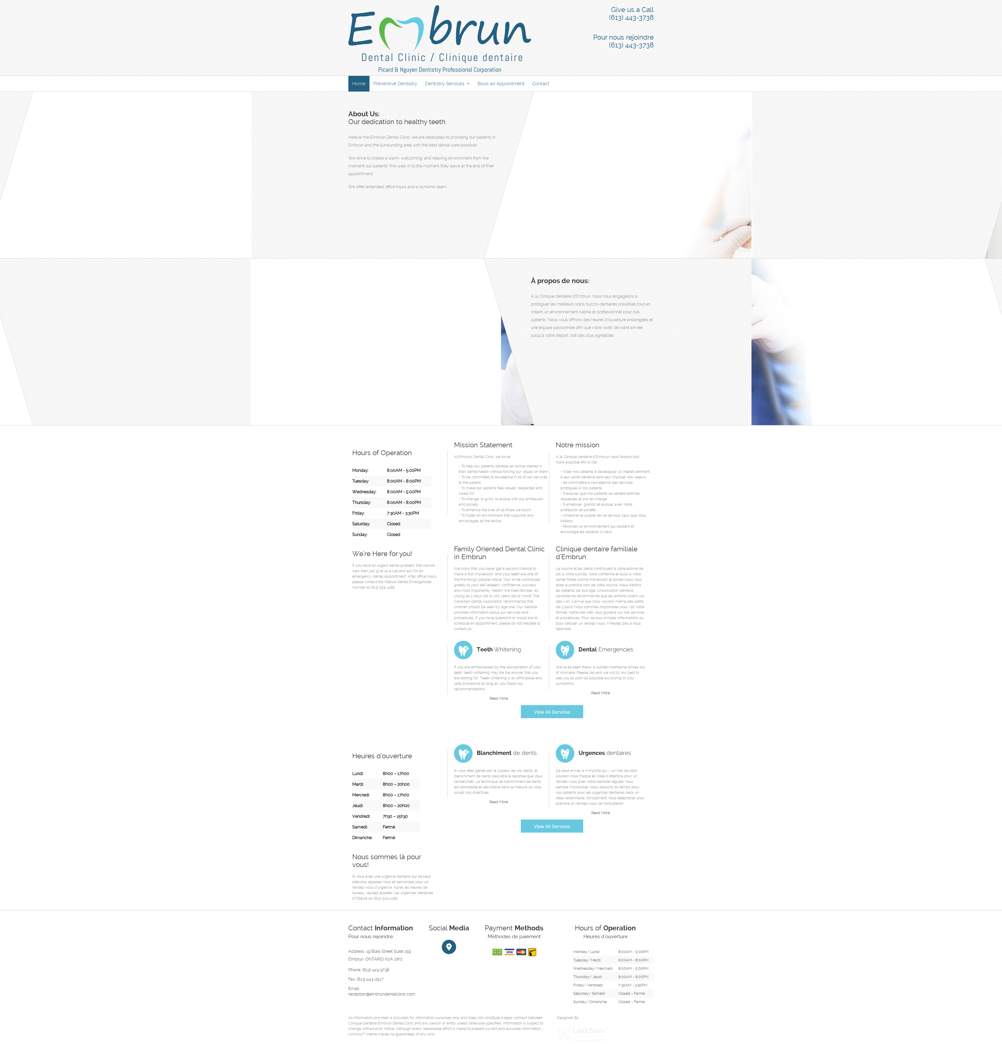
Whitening (499, 649)
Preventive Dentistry (395, 83)
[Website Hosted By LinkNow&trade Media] (583, 1034)
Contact (540, 83)
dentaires (604, 752)
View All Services (552, 711)
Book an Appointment (501, 83)
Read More (499, 698)
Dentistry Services (444, 83)
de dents (507, 752)
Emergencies (605, 649)
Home (359, 83)
